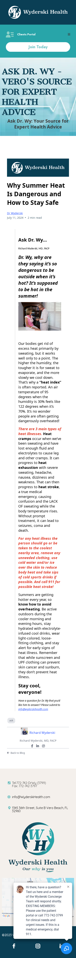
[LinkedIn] (37, 746)
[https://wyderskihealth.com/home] (38, 12)
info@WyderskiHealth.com (31, 797)
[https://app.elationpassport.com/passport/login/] (10, 34)
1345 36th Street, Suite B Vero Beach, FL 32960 (40, 809)
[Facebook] (32, 746)
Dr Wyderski (15, 213)
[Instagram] (43, 746)
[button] (69, 34)
